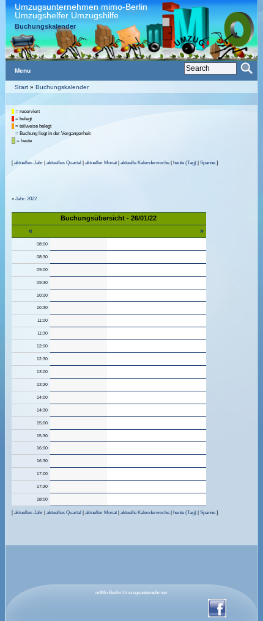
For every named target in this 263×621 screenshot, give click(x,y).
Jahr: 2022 (26, 199)
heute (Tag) (184, 162)
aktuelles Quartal (63, 162)
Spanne (207, 162)
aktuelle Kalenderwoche (144, 162)
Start (21, 87)
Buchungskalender (62, 87)
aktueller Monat (101, 162)
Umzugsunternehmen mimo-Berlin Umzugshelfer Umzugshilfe (81, 11)
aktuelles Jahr (28, 162)
